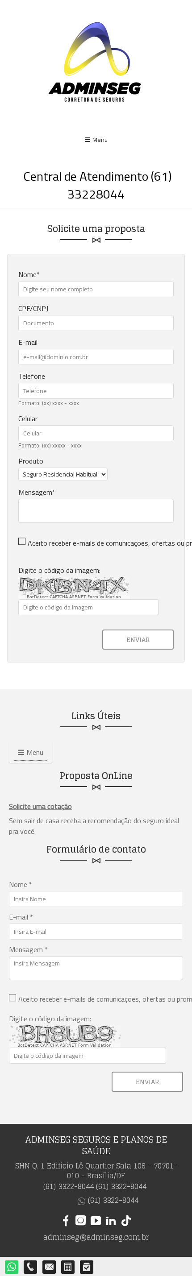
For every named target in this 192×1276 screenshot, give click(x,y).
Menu (100, 139)
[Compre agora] (87, 1267)
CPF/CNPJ (33, 308)
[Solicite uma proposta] (68, 1267)
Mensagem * (28, 949)
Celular (28, 418)
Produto (30, 461)
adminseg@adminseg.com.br (96, 1237)
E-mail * (21, 916)
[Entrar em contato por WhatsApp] (12, 1267)
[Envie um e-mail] (49, 1267)
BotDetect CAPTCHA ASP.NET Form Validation (74, 597)
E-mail (28, 342)
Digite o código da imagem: (59, 570)
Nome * (20, 884)
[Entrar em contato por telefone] (31, 1267)
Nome (27, 274)
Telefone (31, 376)
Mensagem (35, 492)
